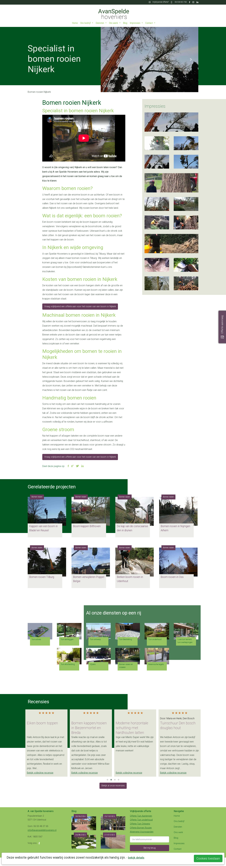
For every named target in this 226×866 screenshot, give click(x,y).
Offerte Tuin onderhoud (141, 819)
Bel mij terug (150, 848)
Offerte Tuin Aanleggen (141, 816)
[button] (108, 59)
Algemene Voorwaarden (141, 831)
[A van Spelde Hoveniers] (113, 12)
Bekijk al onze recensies (113, 785)
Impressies (135, 23)
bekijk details (136, 857)
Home (75, 23)
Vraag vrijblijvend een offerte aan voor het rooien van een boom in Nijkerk (80, 306)
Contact (149, 23)
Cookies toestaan (208, 858)
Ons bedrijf (85, 23)
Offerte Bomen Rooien (141, 827)
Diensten (100, 23)
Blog (125, 23)
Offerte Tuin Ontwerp (140, 823)
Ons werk (114, 23)
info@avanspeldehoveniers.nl (42, 830)
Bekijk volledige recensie (40, 772)
